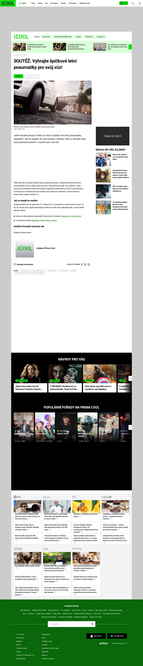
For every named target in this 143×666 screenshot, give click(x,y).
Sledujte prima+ (84, 3)
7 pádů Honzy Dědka (43, 614)
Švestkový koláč (95, 617)
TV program (65, 610)
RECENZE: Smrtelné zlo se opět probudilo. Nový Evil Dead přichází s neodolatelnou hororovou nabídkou (64, 388)
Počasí (91, 610)
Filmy (33, 3)
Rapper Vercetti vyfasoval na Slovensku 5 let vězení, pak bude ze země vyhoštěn (56, 579)
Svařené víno (67, 614)
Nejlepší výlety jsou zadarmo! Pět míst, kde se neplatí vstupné (85, 578)
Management (46, 634)
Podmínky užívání (21, 648)
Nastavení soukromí (48, 658)
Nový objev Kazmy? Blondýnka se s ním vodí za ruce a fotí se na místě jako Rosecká (56, 590)
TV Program (72, 3)
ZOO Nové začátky (116, 610)
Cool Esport (54, 3)
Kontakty (44, 645)
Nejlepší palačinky (81, 617)
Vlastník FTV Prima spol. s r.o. (25, 655)
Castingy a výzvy (47, 641)
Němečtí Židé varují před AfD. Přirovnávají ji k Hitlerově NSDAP (26, 537)
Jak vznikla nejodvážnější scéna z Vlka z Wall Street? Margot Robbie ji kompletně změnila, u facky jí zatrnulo (27, 591)
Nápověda (45, 652)
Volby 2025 (56, 614)
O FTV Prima (20, 634)
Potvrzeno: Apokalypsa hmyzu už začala (85, 515)
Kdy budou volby (101, 610)
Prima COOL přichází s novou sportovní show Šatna (120, 157)
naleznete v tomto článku (71, 216)
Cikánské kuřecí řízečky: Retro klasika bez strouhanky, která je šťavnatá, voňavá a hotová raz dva (115, 538)
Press (43, 638)
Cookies (18, 652)
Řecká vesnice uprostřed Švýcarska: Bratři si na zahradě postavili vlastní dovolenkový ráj (85, 590)
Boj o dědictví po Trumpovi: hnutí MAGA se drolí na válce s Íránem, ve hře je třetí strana (27, 516)
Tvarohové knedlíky (65, 617)
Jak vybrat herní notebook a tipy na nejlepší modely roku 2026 (117, 47)
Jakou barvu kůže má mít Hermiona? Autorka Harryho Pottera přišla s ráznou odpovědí (28, 388)
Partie (84, 610)
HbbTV (18, 645)
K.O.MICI (103, 433)
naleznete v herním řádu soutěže (44, 220)
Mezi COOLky (20, 433)
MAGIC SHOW (63, 433)
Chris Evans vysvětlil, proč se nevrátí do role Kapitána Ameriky (98, 388)
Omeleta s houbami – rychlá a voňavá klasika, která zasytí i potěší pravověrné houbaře (115, 527)
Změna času (76, 610)
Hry (46, 3)
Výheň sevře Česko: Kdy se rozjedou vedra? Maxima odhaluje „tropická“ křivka (27, 527)
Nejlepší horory (53, 610)
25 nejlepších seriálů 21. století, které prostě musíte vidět (36, 47)
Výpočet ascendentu (49, 617)
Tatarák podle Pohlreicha (83, 614)
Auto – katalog (28, 614)
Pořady (63, 3)
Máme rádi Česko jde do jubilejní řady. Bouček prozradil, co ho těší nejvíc (55, 527)
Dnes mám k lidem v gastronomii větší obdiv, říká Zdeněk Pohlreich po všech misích (56, 516)
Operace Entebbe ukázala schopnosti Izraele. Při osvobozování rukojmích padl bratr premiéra (86, 528)
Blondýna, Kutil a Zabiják (85, 434)
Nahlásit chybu (21, 658)
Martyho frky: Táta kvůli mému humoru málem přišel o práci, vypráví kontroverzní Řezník (55, 568)
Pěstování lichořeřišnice (111, 614)
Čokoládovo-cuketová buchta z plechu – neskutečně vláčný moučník (114, 516)
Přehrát (19, 431)
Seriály (40, 3)
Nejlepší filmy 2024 (39, 610)
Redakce (44, 655)
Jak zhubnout (25, 610)
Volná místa (20, 638)
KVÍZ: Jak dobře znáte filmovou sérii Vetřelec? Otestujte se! (121, 188)
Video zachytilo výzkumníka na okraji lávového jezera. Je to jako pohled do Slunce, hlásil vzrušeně (85, 538)
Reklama (19, 641)
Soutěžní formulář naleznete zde (29, 226)
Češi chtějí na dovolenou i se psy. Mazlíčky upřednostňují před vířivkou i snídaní (85, 568)
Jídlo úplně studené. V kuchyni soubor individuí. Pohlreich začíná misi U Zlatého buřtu (56, 538)
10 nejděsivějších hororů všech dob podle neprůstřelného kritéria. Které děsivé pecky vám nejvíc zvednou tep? (76, 49)
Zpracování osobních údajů (50, 648)
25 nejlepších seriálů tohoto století (27, 566)
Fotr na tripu (41, 433)
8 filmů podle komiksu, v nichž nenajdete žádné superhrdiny (25, 578)
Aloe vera (97, 614)
